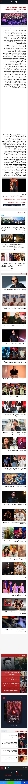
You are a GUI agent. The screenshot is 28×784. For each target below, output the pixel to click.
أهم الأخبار (22, 655)
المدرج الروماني (5, 205)
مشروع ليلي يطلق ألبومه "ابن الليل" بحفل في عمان (14, 196)
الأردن (23, 205)
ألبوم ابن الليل (12, 205)
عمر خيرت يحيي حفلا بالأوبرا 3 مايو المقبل (17, 202)
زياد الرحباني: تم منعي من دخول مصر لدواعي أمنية (15, 199)
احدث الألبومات (21, 697)
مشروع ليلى (19, 205)
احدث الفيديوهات (15, 731)
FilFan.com (22, 779)
